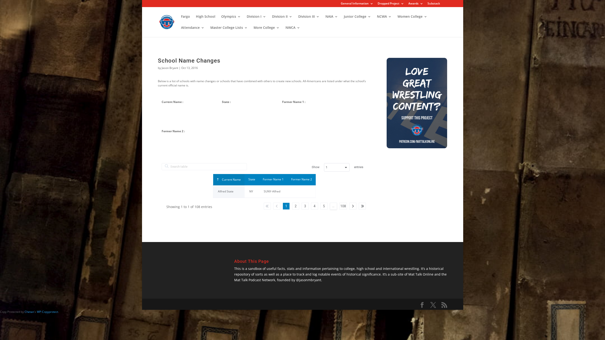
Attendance (190, 28)
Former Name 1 (273, 179)
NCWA (382, 17)
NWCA (290, 28)
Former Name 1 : (293, 102)
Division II (280, 17)
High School (205, 17)
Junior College (355, 17)
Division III (306, 17)
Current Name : (172, 102)
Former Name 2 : (173, 131)
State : (226, 102)
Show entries (337, 167)
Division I (254, 17)
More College (264, 28)
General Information (355, 3)
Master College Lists (226, 28)
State (251, 179)
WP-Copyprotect (47, 312)
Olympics (228, 17)
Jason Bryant (170, 68)
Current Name (231, 180)
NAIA (329, 17)
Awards (413, 3)
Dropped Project (388, 3)
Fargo (185, 17)
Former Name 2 (301, 179)
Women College (410, 17)
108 (343, 206)
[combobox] (336, 167)
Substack (434, 3)
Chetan (29, 312)
